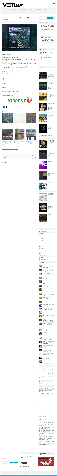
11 (41, 373)
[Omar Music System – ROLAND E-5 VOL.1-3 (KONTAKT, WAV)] (31, 134)
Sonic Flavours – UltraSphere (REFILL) (50, 126)
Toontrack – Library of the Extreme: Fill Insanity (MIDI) (51, 141)
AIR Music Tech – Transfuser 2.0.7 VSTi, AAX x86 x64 (51, 184)
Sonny (40, 433)
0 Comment (35, 22)
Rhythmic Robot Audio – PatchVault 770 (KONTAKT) (51, 173)
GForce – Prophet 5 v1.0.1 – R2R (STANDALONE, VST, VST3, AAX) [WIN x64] (48, 270)
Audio (8, 9)
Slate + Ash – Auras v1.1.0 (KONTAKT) (48, 388)
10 (39, 373)
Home (3, 9)
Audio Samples (5, 149)
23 (52, 374)
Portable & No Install (43, 255)
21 (48, 374)
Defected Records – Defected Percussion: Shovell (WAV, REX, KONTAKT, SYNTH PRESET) (48, 350)
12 (43, 373)
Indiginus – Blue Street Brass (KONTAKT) (47, 441)
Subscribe (24, 462)
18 (41, 374)
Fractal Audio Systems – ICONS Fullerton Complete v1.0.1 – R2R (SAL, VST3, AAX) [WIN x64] (46, 394)
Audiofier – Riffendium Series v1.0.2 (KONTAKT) (51, 215)
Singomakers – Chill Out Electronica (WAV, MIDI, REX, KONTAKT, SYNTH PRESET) (47, 338)
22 (50, 374)
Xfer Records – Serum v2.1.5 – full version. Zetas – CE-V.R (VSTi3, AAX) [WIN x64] (51, 85)
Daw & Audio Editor (44, 238)
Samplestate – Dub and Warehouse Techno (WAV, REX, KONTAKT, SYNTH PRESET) (48, 342)
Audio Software (42, 233)
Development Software (44, 248)
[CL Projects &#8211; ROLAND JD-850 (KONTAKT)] (31, 118)
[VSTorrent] (13, 6)
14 (48, 373)
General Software (47, 9)
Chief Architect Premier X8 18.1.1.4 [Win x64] (51, 194)
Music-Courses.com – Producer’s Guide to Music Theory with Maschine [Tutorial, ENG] (51, 106)
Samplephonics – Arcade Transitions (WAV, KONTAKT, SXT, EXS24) (48, 282)
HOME (3, 453)
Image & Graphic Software (44, 251)
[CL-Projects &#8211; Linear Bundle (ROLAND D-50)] (7, 118)
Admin (5, 22)
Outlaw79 (40, 438)
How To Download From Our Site (7, 458)
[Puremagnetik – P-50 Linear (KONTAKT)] (19, 118)
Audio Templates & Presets (13, 149)
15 (50, 373)
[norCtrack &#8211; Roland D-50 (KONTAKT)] (19, 134)
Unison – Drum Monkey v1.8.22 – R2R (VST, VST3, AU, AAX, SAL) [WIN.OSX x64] (51, 95)
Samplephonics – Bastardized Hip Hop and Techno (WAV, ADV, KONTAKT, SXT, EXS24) (48, 290)
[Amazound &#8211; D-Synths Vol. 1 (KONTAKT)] (7, 134)
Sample (42, 240)
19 (43, 374)
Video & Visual (14, 9)
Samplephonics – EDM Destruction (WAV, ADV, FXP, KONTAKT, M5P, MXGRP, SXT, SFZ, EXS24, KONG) (48, 320)
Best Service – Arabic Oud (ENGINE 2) (47, 436)
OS (40, 253)
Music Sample (43, 243)
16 (52, 373)
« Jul (40, 378)
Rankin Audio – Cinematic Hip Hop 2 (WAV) (51, 115)
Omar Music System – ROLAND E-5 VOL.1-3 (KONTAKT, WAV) (29, 142)
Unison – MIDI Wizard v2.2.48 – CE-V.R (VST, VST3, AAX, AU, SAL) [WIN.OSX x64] (48, 266)
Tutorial (4, 12)
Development (38, 9)
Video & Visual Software (44, 259)
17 (39, 374)
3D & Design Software (43, 231)
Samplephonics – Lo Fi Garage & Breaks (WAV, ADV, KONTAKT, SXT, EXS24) (48, 294)
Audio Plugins (43, 234)
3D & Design (31, 9)
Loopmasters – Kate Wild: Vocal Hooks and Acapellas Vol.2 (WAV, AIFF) (48, 334)
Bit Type (41, 246)
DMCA (3, 456)
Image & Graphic (23, 9)
